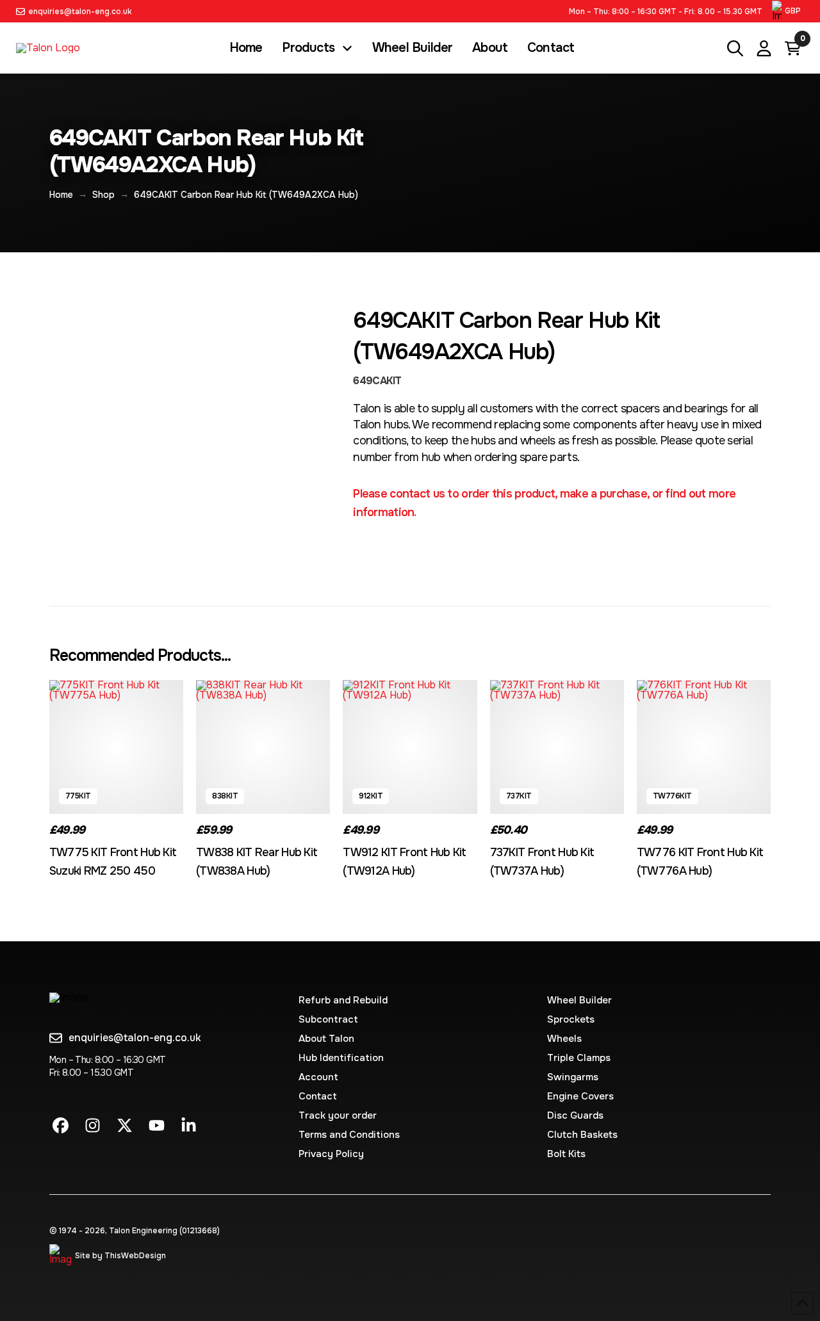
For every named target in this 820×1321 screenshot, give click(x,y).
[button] (788, 11)
